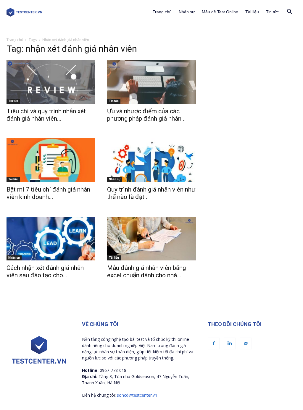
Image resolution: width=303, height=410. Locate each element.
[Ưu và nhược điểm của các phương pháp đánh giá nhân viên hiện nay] (151, 82)
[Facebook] (214, 343)
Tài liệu (252, 11)
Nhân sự (187, 11)
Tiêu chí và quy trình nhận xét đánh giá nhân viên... (46, 115)
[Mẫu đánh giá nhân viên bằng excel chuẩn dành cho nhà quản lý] (151, 238)
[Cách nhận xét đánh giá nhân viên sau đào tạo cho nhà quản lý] (51, 238)
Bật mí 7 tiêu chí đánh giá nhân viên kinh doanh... (48, 193)
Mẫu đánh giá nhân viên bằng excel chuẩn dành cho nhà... (146, 271)
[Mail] (246, 343)
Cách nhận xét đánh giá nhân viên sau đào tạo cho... (45, 271)
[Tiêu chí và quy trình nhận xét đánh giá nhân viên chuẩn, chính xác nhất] (51, 82)
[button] (289, 12)
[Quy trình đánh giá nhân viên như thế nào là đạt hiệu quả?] (151, 160)
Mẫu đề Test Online (220, 11)
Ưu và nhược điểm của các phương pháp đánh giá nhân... (146, 115)
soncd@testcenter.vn (137, 395)
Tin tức (272, 11)
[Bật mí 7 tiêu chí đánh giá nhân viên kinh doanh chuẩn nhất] (51, 160)
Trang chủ (162, 11)
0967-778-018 (113, 370)
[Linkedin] (230, 343)
